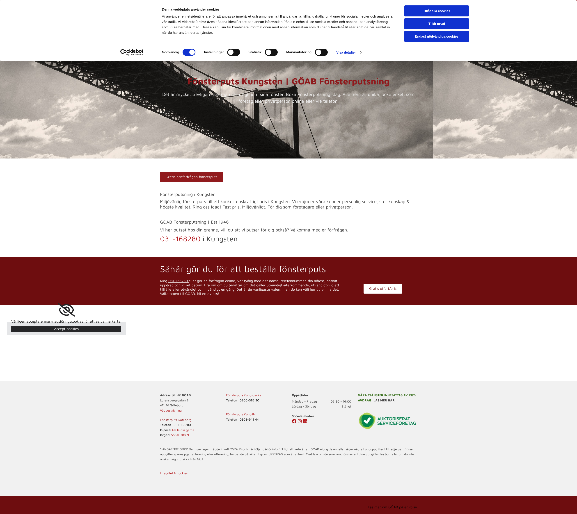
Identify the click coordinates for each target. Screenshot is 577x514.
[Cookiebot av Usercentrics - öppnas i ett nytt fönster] (132, 52)
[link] (66, 310)
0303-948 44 (249, 419)
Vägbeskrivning (171, 410)
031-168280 (180, 238)
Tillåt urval (436, 24)
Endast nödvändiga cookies (436, 36)
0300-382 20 (249, 400)
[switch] (233, 52)
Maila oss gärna (183, 430)
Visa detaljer (346, 52)
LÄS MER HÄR (384, 400)
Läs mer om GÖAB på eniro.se (392, 507)
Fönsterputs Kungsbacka (243, 395)
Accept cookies (66, 329)
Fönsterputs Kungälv (241, 414)
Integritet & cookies (174, 473)
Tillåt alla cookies (436, 11)
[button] (191, 177)
